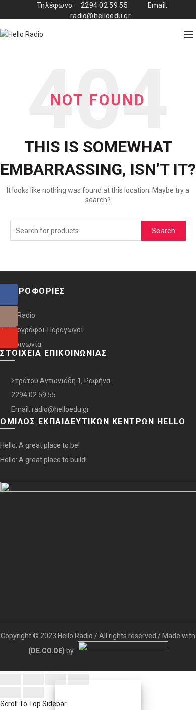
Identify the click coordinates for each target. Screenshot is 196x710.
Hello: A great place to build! (43, 460)
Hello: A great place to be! (40, 445)
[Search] (166, 34)
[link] (46, 651)
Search (163, 231)
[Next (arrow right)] (33, 692)
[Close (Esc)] (10, 679)
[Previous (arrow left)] (10, 692)
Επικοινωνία (20, 344)
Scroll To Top (20, 704)
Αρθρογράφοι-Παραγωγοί (41, 330)
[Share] (33, 679)
